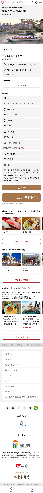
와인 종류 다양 (20, 175)
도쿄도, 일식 (20, 345)
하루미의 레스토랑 (21, 241)
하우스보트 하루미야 (14, 11)
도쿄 (12, 345)
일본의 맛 (5, 345)
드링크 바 (8, 172)
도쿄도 (34, 64)
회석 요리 (27, 70)
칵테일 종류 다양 (18, 172)
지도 (12, 50)
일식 (9, 70)
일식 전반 (15, 70)
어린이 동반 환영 (14, 170)
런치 (5, 170)
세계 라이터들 (27, 328)
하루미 (9, 64)
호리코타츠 (35, 170)
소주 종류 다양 (31, 172)
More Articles (21, 337)
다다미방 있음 (26, 170)
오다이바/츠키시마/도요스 (22, 64)
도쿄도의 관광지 (21, 280)
